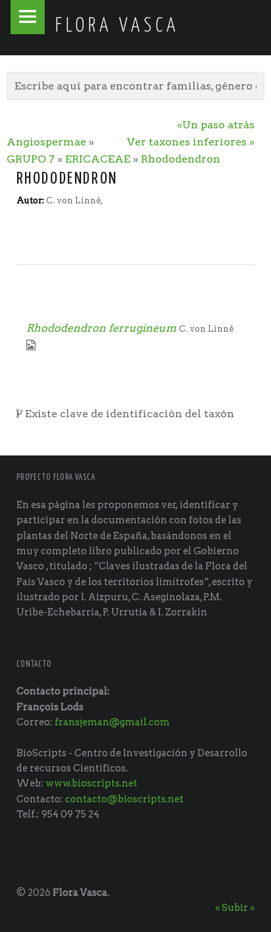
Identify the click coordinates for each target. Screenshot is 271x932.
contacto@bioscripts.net (124, 799)
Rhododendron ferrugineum (101, 328)
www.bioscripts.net (91, 783)
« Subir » (235, 908)
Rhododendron (180, 159)
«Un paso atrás (216, 124)
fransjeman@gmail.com (112, 722)
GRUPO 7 (31, 159)
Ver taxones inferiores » (191, 142)
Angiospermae (46, 142)
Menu (28, 17)
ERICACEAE (97, 159)
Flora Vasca (80, 892)
